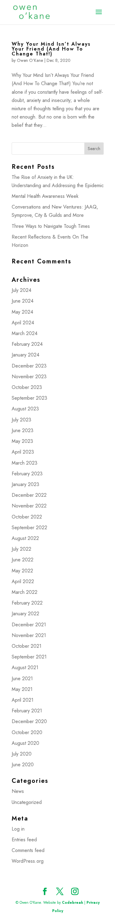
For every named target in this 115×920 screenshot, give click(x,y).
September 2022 (29, 527)
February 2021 (27, 710)
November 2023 (29, 376)
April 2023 (23, 451)
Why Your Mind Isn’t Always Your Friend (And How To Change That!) (51, 48)
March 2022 (24, 592)
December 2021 (29, 624)
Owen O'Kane (30, 60)
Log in (18, 828)
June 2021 (22, 678)
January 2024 (25, 354)
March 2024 (24, 333)
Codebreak (72, 902)
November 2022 (29, 505)
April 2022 (23, 581)
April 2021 (22, 699)
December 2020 (29, 721)
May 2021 (22, 689)
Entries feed (24, 839)
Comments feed (28, 850)
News (18, 791)
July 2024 (21, 290)
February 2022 (27, 602)
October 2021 (26, 646)
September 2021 (29, 656)
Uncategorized (27, 802)
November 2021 (29, 635)
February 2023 (27, 473)
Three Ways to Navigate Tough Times (51, 226)
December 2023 (29, 365)
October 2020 (27, 732)
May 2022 (22, 570)
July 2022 (21, 548)
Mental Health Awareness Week (45, 196)
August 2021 (25, 667)
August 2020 (25, 743)
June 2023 (22, 430)
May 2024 (22, 311)
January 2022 (25, 613)
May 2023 (22, 441)
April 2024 (23, 322)
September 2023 (29, 398)
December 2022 (29, 495)
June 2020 (23, 764)
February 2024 (27, 344)
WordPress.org (28, 861)
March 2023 (24, 462)
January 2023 (25, 484)
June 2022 (22, 559)
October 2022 (27, 516)
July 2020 (22, 753)
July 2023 (21, 419)
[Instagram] (75, 892)
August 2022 (25, 538)
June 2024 (22, 300)
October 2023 (27, 387)
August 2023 (25, 408)
